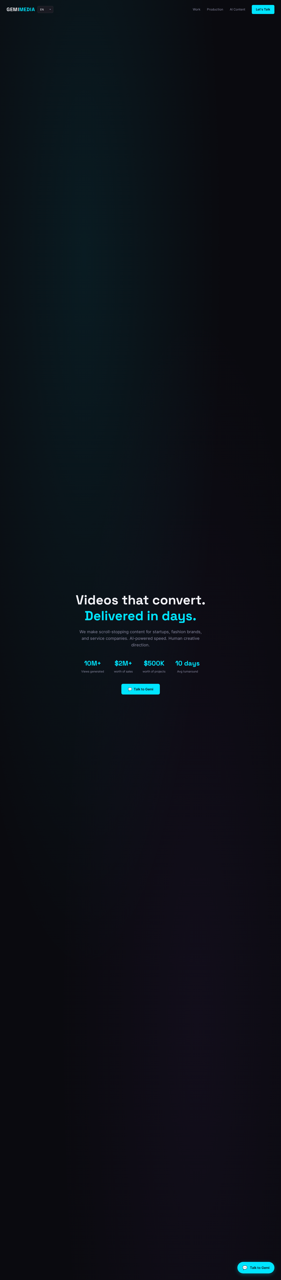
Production (215, 9)
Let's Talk (263, 9)
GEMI (21, 9)
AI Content (237, 9)
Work (196, 9)
